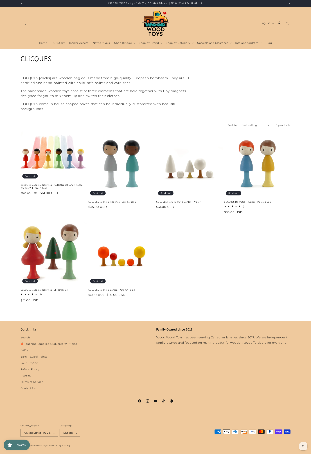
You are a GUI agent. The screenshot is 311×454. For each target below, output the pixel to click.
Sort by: (232, 125)
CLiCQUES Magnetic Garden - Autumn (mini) (111, 289)
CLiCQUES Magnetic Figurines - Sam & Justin (112, 201)
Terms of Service (32, 382)
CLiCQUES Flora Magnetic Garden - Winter (178, 201)
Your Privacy (29, 363)
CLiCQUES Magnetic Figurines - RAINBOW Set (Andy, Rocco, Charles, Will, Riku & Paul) (52, 186)
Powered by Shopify (59, 445)
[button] (24, 23)
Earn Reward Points (34, 356)
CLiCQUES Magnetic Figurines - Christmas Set (44, 289)
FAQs (24, 350)
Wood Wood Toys (38, 445)
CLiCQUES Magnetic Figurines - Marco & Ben (247, 201)
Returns (26, 375)
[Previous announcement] (22, 3)
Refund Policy (30, 369)
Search (25, 337)
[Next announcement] (289, 3)
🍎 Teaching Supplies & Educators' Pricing (49, 344)
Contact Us (28, 388)
